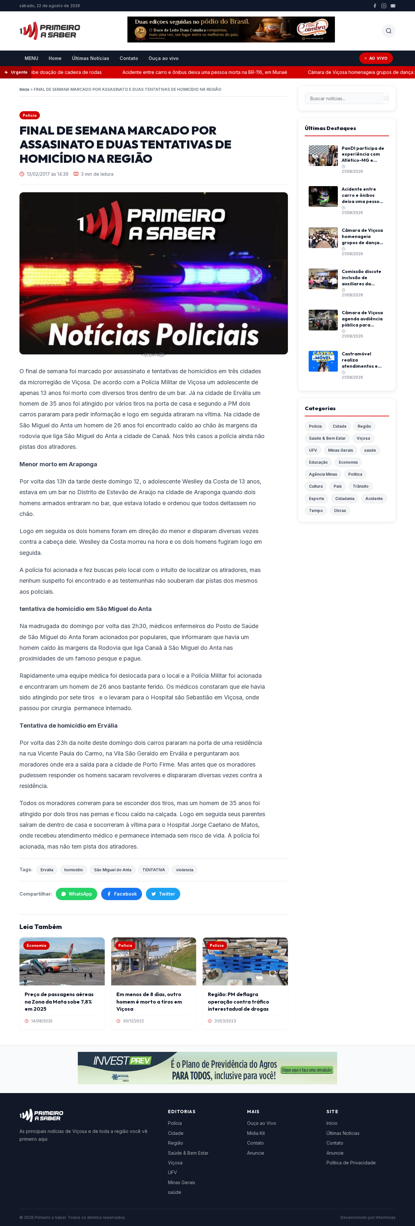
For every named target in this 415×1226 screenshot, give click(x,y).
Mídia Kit (256, 1133)
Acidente (374, 498)
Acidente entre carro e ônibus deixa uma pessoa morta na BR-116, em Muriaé (191, 72)
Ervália (47, 869)
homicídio (73, 869)
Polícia (30, 115)
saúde (370, 450)
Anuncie (255, 1153)
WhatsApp (80, 894)
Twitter (167, 894)
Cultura (316, 486)
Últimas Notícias (90, 58)
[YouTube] (393, 5)
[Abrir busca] (389, 31)
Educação (318, 462)
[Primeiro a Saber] (49, 30)
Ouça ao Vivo (261, 1123)
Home (55, 58)
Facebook (125, 894)
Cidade (340, 426)
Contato (129, 58)
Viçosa (363, 438)
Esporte (316, 498)
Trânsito (361, 486)
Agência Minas (323, 474)
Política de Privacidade (351, 1162)
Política (355, 474)
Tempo (316, 510)
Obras (340, 510)
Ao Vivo (378, 58)
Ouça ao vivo (163, 58)
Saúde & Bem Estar (327, 438)
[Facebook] (374, 5)
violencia (184, 869)
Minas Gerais (340, 450)
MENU (31, 58)
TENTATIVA (153, 869)
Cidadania (344, 498)
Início (24, 89)
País (338, 486)
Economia (348, 462)
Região (364, 426)
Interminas (386, 1217)
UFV (313, 450)
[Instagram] (383, 5)
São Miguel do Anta (112, 869)
